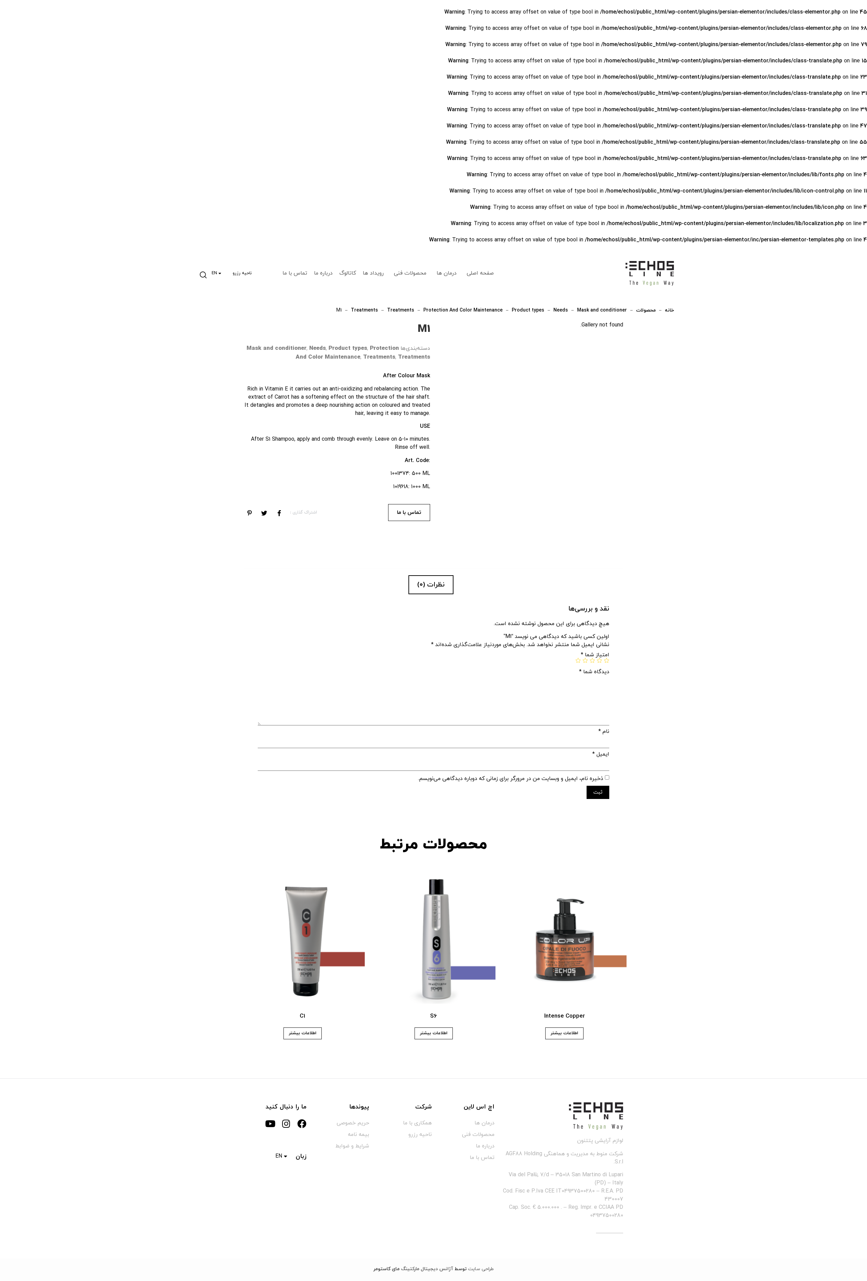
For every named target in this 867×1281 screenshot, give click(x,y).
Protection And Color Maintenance (463, 310)
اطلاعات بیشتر (564, 1033)
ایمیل (600, 754)
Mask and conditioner (602, 310)
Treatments (400, 310)
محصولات (646, 310)
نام (603, 731)
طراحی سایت (481, 1269)
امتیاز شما (595, 655)
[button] (204, 273)
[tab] (430, 584)
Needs (560, 310)
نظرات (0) (431, 584)
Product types (528, 310)
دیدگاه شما (594, 672)
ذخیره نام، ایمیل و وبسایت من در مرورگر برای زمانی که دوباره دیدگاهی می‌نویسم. (510, 778)
